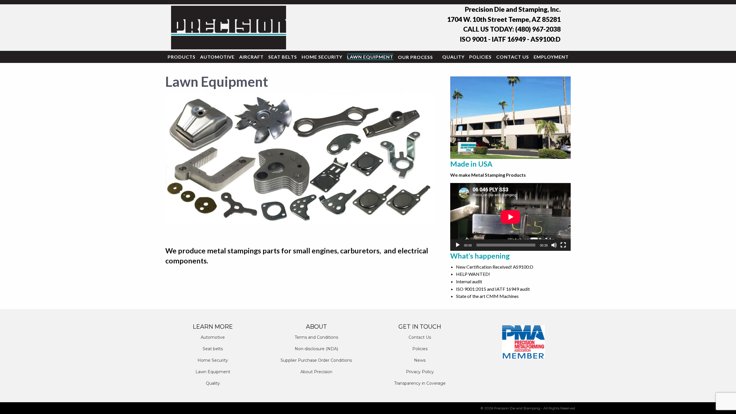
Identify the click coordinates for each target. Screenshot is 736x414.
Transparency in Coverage (420, 383)
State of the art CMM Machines (487, 296)
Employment (551, 56)
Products (181, 56)
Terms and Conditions (316, 337)
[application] (510, 217)
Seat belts (282, 56)
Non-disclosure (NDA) (316, 348)
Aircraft (251, 56)
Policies (480, 56)
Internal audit (469, 281)
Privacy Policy (420, 371)
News (419, 360)
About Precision (316, 371)
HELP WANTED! (473, 274)
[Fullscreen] (563, 245)
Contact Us (512, 56)
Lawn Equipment (370, 56)
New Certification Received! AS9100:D (494, 266)
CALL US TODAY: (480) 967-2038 (512, 29)
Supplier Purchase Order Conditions (316, 360)
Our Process (415, 57)
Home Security (322, 56)
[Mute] (554, 245)
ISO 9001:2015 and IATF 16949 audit (493, 289)
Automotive (217, 56)
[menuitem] (181, 56)
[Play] (458, 245)
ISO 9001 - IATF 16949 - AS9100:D (510, 39)
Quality (453, 56)
